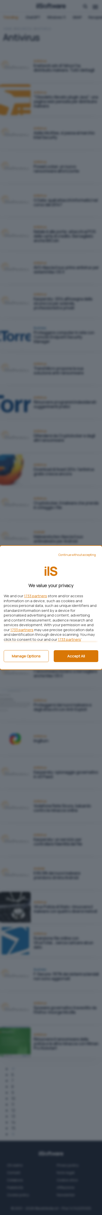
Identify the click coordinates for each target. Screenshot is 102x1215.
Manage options (26, 656)
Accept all (76, 656)
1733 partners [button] (35, 595)
